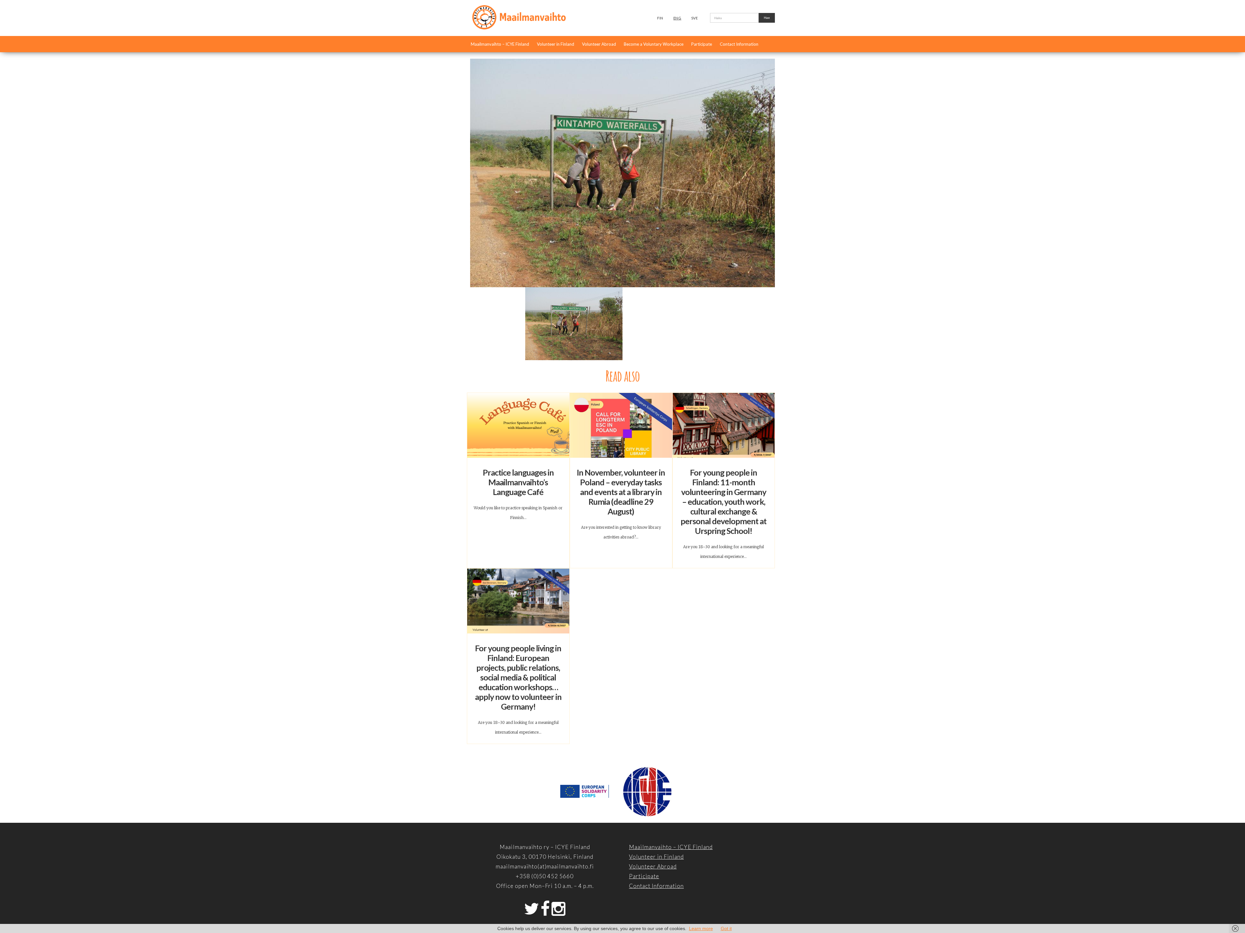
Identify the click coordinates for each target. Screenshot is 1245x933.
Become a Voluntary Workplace (653, 44)
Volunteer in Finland (555, 44)
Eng (677, 18)
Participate (701, 44)
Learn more (701, 928)
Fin (660, 18)
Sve (694, 18)
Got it (726, 928)
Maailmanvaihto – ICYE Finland (500, 44)
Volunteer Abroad (599, 44)
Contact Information (739, 44)
